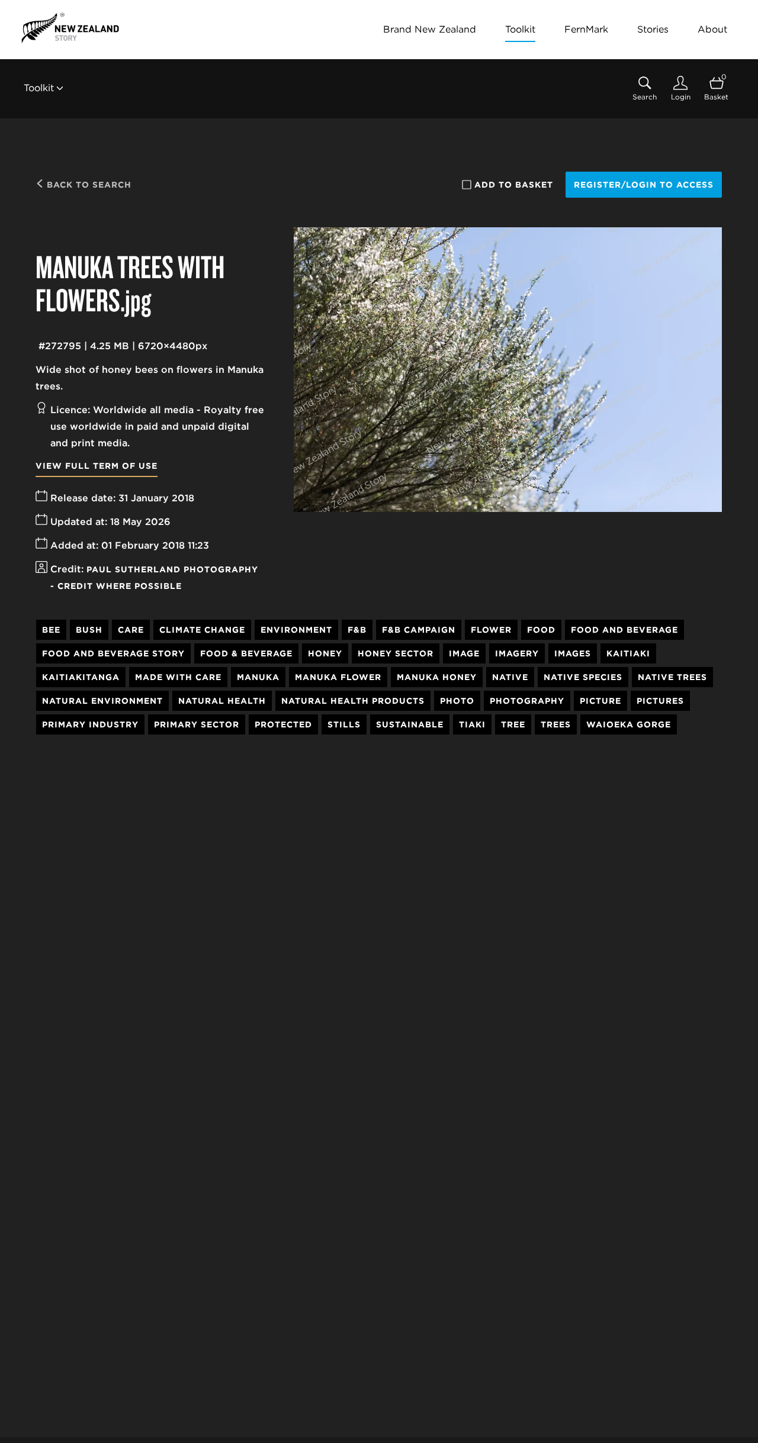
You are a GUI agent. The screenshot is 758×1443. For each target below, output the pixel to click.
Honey (325, 653)
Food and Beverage (624, 629)
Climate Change (202, 629)
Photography (527, 701)
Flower (491, 629)
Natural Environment (102, 701)
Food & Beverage (246, 653)
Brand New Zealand (429, 29)
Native (510, 677)
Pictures (660, 701)
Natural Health (222, 701)
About (712, 29)
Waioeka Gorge (628, 724)
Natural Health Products (353, 701)
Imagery (517, 653)
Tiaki (472, 724)
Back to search (87, 184)
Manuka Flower (338, 677)
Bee (51, 629)
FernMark (586, 29)
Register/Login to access (644, 184)
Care (131, 629)
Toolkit (520, 29)
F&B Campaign (418, 629)
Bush (89, 629)
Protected (283, 724)
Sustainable (410, 724)
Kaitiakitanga (81, 677)
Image (464, 653)
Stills (344, 724)
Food (541, 629)
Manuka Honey (437, 677)
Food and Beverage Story (113, 653)
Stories (653, 29)
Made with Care (178, 677)
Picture (600, 701)
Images (572, 653)
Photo (457, 701)
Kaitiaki (628, 653)
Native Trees (672, 677)
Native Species (583, 677)
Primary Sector (196, 724)
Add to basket (513, 184)
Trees (556, 724)
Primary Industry (90, 724)
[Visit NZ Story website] (70, 28)
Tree (513, 724)
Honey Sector (395, 653)
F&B (357, 629)
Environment (296, 629)
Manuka (258, 677)
